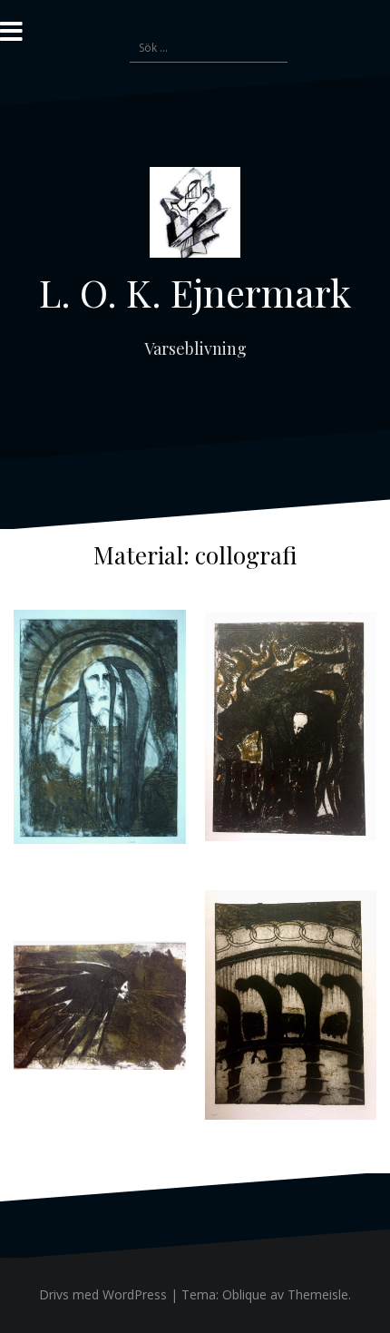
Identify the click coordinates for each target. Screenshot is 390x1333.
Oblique (244, 1294)
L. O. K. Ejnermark (195, 292)
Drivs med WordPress (103, 1294)
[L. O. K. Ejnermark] (195, 217)
